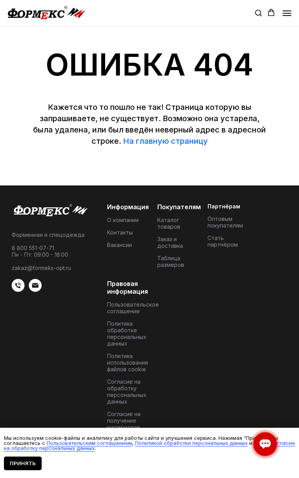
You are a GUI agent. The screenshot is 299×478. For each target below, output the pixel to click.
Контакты (120, 232)
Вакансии (119, 245)
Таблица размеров (170, 261)
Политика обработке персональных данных (126, 333)
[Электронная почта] (35, 289)
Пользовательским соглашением (89, 443)
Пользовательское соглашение (133, 307)
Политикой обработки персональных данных (191, 443)
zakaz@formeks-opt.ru (41, 268)
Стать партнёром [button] (223, 241)
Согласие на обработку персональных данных (126, 391)
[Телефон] (18, 289)
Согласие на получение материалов (124, 420)
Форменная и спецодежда (48, 234)
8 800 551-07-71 (33, 248)
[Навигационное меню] (287, 13)
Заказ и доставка (170, 242)
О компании (123, 220)
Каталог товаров (168, 223)
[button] (258, 12)
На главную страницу (165, 141)
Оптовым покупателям (225, 222)
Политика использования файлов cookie (127, 362)
